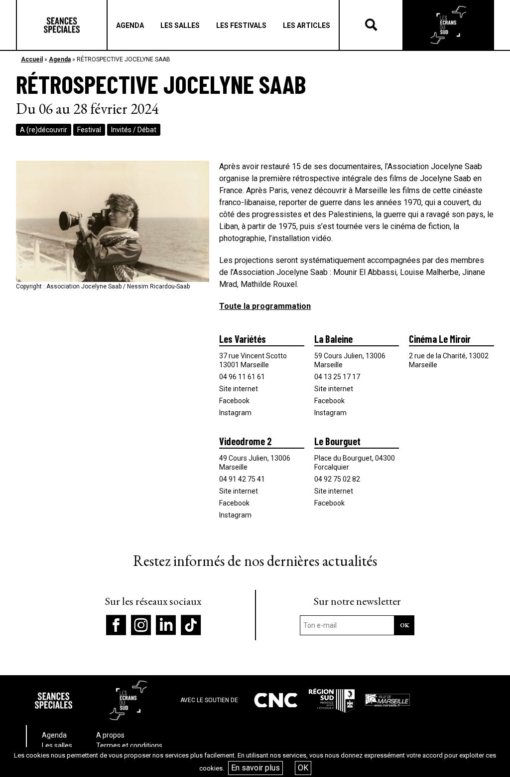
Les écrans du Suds (448, 25)
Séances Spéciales (62, 25)
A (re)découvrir (43, 130)
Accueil (32, 59)
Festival (89, 130)
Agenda (60, 59)
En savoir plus (255, 768)
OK (303, 768)
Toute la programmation (265, 306)
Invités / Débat (133, 130)
